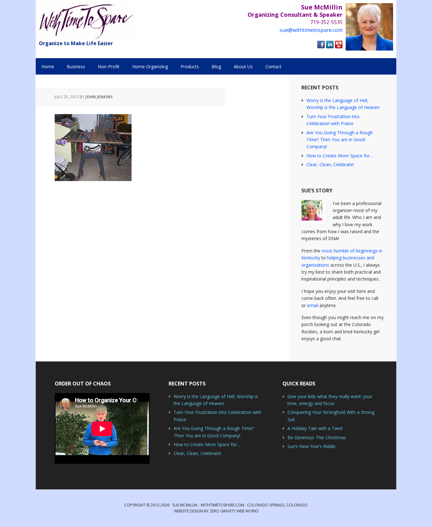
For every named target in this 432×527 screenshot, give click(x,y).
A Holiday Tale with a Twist (315, 428)
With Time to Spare (86, 21)
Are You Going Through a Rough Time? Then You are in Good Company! (339, 140)
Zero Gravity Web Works (234, 511)
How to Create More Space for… (339, 156)
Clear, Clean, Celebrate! (330, 164)
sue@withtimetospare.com (311, 30)
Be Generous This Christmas (316, 437)
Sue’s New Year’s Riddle (311, 446)
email (312, 305)
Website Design (188, 511)
